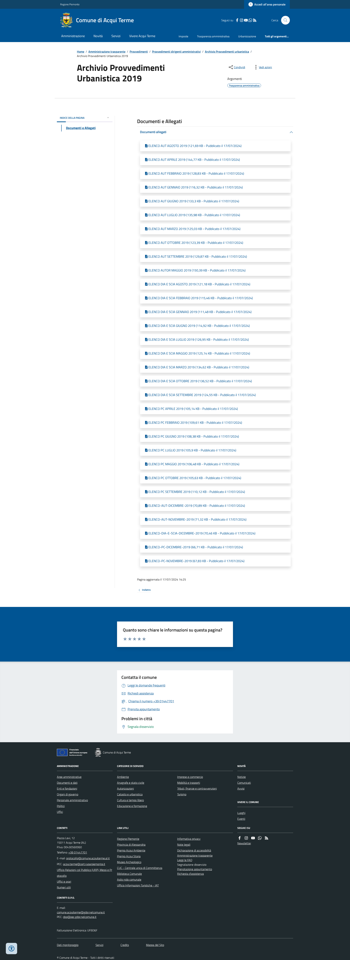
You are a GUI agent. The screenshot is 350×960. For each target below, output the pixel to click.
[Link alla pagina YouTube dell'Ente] (253, 838)
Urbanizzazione (247, 36)
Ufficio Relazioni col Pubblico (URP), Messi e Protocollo (84, 873)
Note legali (183, 844)
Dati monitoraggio (67, 945)
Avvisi (240, 788)
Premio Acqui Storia (129, 856)
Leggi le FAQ (184, 860)
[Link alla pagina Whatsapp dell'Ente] (260, 838)
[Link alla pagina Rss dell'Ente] (266, 838)
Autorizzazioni (125, 788)
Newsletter (244, 843)
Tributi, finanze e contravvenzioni (197, 788)
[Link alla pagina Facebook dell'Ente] (239, 838)
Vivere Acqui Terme (142, 36)
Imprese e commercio (190, 777)
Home (80, 51)
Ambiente (123, 777)
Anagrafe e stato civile (130, 782)
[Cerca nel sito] (284, 20)
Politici (61, 806)
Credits (124, 945)
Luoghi (241, 813)
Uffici (60, 812)
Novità (98, 36)
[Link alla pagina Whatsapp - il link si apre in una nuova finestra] (250, 20)
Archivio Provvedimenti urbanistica (227, 51)
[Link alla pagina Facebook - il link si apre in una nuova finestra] (237, 20)
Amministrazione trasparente (106, 51)
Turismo (181, 794)
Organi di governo (67, 794)
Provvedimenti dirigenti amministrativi (176, 51)
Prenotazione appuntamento (194, 869)
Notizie (241, 777)
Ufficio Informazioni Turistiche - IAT (138, 885)
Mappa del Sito (155, 945)
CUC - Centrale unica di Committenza (139, 868)
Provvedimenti (139, 51)
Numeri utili (64, 887)
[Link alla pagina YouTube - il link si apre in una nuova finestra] (246, 20)
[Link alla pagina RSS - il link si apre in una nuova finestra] (254, 20)
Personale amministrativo (72, 800)
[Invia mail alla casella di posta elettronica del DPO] (81, 912)
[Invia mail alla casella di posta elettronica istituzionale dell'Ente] (88, 858)
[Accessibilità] (11, 948)
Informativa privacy (189, 839)
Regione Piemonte (69, 4)
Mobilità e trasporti (188, 782)
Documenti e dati (67, 782)
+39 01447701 (77, 852)
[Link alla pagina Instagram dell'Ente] (246, 838)
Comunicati (244, 782)
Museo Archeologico (129, 862)
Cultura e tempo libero (130, 800)
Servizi (115, 36)
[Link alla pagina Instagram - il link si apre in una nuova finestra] (241, 20)
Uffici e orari (64, 881)
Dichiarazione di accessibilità (194, 850)
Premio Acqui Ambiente (131, 850)
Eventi (241, 819)
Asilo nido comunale (129, 879)
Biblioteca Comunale (129, 874)
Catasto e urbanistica (130, 794)
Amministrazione (73, 36)
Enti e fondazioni (67, 788)
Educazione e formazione (132, 806)
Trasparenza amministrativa (213, 36)
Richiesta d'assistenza (190, 874)
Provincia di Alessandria (131, 844)
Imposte (183, 36)
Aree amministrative (69, 777)
